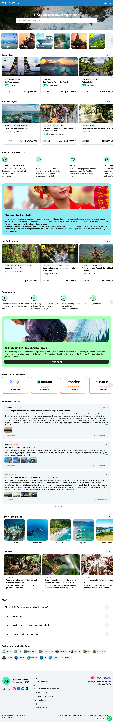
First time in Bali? (40, 708)
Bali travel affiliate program (44, 696)
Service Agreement (8, 717)
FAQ (35, 704)
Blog (35, 678)
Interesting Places (40, 693)
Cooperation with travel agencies (46, 689)
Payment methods (40, 681)
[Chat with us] (109, 718)
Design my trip (56, 362)
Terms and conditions (41, 700)
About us (36, 685)
